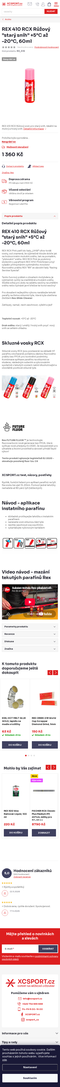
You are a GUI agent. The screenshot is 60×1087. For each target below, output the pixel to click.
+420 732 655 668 (32, 1004)
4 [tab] (34, 755)
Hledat (51, 11)
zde (4, 1060)
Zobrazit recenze (22, 877)
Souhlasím (30, 1078)
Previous (50, 672)
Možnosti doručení (17, 147)
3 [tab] (31, 755)
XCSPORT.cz (32, 1014)
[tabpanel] (15, 715)
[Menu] (56, 4)
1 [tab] (26, 755)
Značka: (8, 172)
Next (55, 672)
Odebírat (48, 948)
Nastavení (30, 1067)
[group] (16, 806)
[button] (16, 829)
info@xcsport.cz (32, 998)
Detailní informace (33, 128)
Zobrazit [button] (44, 832)
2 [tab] (28, 755)
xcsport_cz (32, 1019)
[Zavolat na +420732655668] (37, 4)
